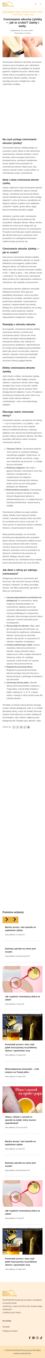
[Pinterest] (28, 727)
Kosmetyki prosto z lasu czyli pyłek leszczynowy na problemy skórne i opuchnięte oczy (21, 1047)
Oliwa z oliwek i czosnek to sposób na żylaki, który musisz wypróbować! (20, 1120)
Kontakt (6, 1327)
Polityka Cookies (10, 1331)
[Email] (21, 727)
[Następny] (14, 920)
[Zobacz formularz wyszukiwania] (36, 4)
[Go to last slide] (6, 920)
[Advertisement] (22, 111)
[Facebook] (13, 727)
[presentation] (22, 979)
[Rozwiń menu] (40, 4)
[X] (17, 727)
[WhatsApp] (24, 727)
